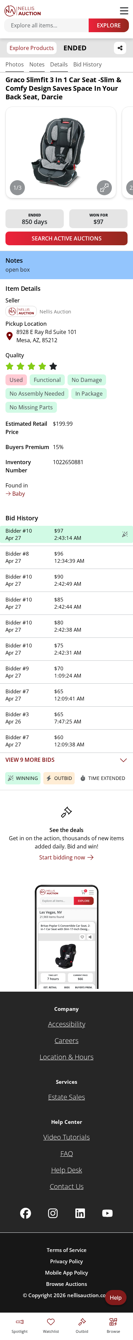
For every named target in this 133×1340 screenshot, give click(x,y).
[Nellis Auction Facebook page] (25, 1213)
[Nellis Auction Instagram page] (52, 1213)
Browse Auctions (66, 1283)
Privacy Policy (66, 1261)
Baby (18, 493)
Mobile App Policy (66, 1272)
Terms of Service (67, 1249)
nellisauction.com (88, 1295)
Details (59, 64)
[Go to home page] (22, 10)
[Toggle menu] (124, 11)
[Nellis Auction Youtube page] (107, 1213)
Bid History (87, 64)
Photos (14, 64)
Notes (37, 64)
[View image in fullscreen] (104, 187)
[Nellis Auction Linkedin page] (80, 1213)
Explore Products (32, 48)
